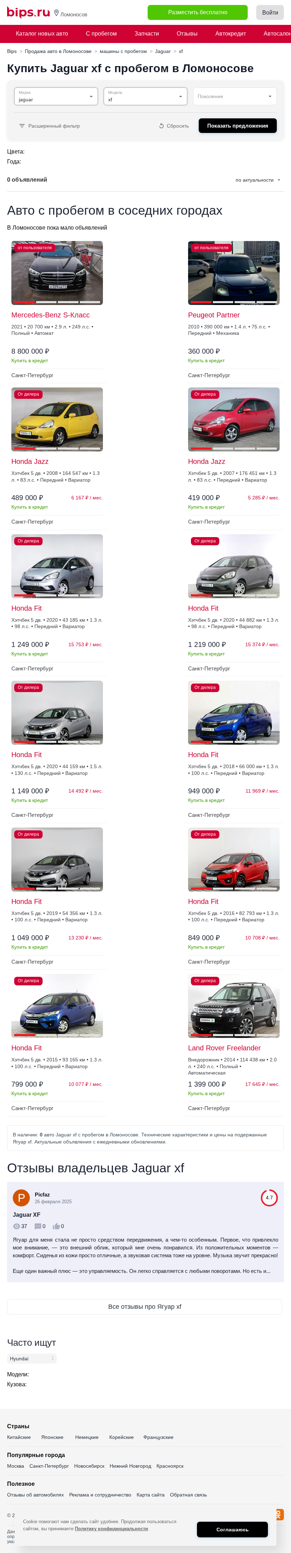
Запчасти (146, 34)
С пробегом (101, 34)
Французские (158, 1437)
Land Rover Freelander (224, 1048)
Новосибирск (89, 1466)
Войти (270, 13)
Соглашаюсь (232, 1529)
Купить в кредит (29, 360)
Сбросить (178, 126)
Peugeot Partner (214, 315)
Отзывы (187, 34)
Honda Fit (26, 608)
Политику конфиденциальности (111, 1528)
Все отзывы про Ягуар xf (144, 1306)
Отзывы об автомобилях (35, 1495)
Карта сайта (151, 1495)
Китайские (19, 1437)
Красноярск (170, 1466)
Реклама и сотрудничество (100, 1495)
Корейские (121, 1437)
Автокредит (230, 34)
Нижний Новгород (130, 1466)
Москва (15, 1466)
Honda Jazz (30, 461)
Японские (52, 1437)
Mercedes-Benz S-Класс (50, 315)
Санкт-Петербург (49, 1466)
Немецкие (87, 1437)
